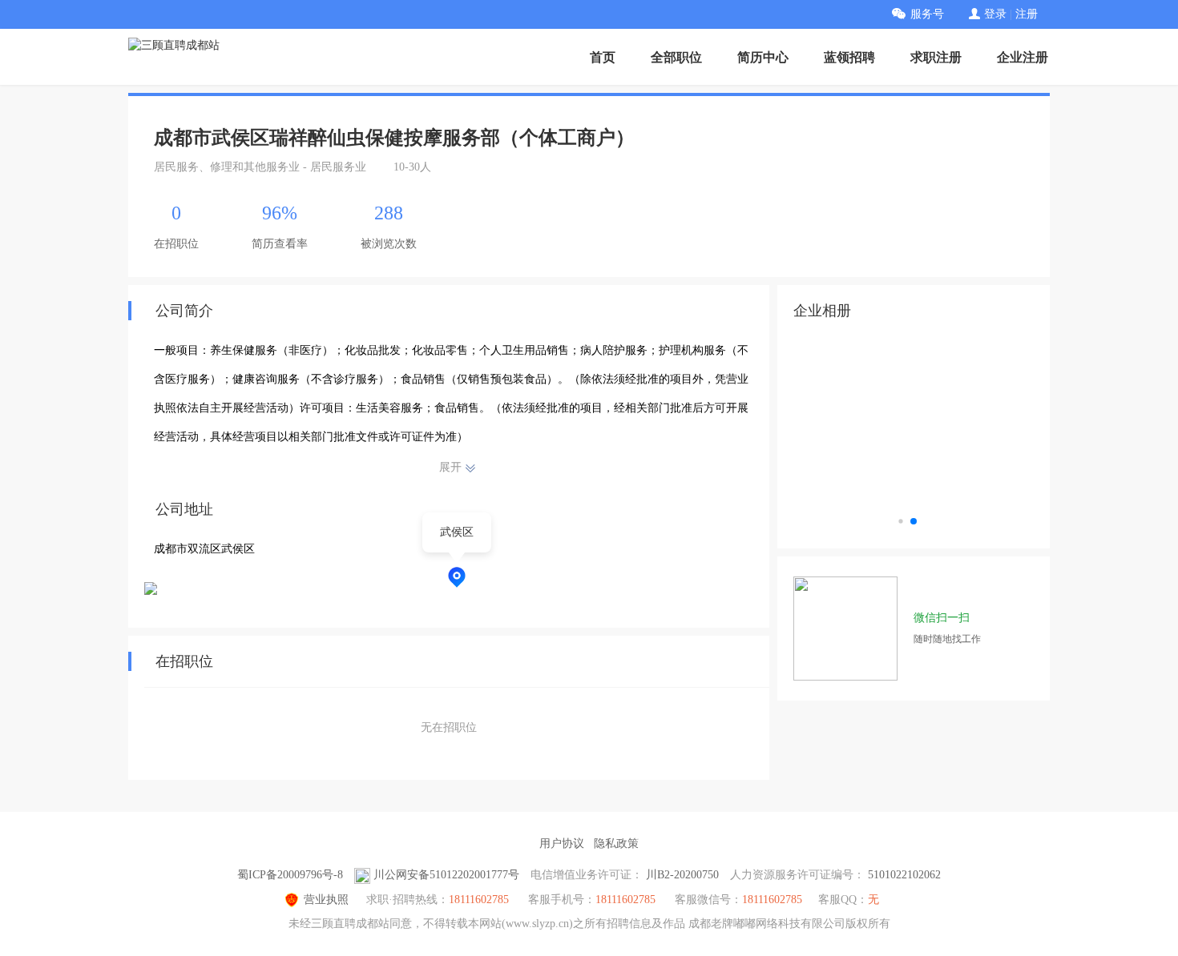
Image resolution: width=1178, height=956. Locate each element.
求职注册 (936, 57)
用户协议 (561, 844)
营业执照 (326, 900)
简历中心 (763, 57)
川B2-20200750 (682, 875)
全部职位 (676, 57)
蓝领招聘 (849, 57)
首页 (602, 57)
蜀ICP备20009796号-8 (290, 875)
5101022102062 (904, 875)
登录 (995, 14)
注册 (1026, 14)
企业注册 (1022, 57)
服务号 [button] (927, 14)
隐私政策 (616, 844)
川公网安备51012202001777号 (446, 875)
